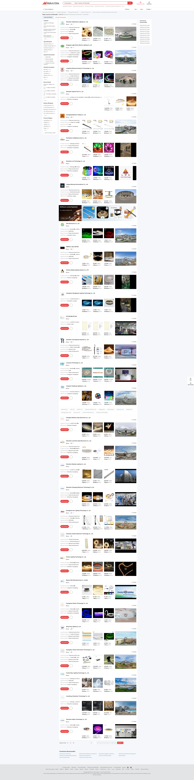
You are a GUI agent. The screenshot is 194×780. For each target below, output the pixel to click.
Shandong (47, 126)
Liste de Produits (48, 17)
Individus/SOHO (48, 50)
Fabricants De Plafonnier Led (146, 33)
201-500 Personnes (49, 111)
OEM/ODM (47, 57)
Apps (141, 9)
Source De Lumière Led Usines (105, 755)
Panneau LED (77, 412)
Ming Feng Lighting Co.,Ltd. (73, 626)
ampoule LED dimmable (101, 412)
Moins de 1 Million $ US (49, 85)
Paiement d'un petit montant (49, 63)
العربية (113, 769)
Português (92, 769)
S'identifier (149, 4)
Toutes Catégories (48, 9)
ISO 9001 (47, 69)
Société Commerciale (50, 46)
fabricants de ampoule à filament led (113, 6)
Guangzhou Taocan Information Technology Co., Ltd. (80, 650)
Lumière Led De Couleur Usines (85, 757)
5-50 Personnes (49, 105)
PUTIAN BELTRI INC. (71, 316)
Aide (135, 9)
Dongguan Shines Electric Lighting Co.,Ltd (79, 45)
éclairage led (102, 409)
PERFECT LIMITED (72, 247)
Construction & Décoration (50, 33)
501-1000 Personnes (49, 113)
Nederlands (118, 769)
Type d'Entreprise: (64, 27)
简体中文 (62, 769)
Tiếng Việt (137, 769)
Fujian (46, 128)
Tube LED (72, 409)
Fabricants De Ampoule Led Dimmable (149, 27)
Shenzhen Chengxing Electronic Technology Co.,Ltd (80, 487)
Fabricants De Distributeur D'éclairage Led (127, 753)
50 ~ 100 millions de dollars (50, 94)
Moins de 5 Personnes (50, 109)
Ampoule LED (64, 409)
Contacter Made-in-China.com (106, 767)
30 (70, 742)
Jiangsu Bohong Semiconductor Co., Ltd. (77, 184)
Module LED (129, 409)
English (56, 769)
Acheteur (127, 9)
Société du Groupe (49, 48)
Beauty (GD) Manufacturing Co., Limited (77, 580)
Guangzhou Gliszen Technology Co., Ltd (77, 603)
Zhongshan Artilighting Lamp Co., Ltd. (76, 138)
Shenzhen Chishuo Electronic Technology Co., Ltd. (79, 534)
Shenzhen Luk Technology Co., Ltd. (75, 161)
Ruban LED (79, 409)
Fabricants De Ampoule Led (84, 755)
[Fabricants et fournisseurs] (50, 3)
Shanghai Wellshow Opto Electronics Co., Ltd (78, 417)
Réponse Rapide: (64, 33)
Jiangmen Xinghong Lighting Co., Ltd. (76, 386)
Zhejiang (47, 122)
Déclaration (74, 767)
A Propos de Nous (66, 767)
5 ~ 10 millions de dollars (49, 91)
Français (76, 769)
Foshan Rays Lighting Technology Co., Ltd (77, 673)
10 (67, 742)
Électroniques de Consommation (49, 36)
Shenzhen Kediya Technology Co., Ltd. (76, 719)
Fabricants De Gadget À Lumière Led (106, 753)
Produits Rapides (117, 767)
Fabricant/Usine (49, 44)
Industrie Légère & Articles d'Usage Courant (50, 30)
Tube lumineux (110, 409)
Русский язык (103, 769)
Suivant (119, 742)
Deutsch (86, 769)
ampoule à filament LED (90, 409)
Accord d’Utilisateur (82, 767)
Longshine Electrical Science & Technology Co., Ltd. (80, 68)
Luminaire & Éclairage (49, 23)
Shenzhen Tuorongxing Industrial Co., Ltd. (77, 339)
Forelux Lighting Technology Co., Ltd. (76, 557)
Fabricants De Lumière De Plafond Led (149, 25)
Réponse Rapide (49, 59)
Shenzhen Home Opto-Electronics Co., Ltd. (78, 441)
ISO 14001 (47, 71)
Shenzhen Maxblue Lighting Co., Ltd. (76, 464)
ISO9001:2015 (48, 75)
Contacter (65, 38)
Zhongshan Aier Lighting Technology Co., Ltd (78, 510)
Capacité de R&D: (64, 31)
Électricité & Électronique (49, 26)
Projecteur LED (120, 409)
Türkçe (132, 769)
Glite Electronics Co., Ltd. (73, 223)
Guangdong (48, 120)
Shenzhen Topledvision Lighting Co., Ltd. (77, 22)
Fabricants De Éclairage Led (146, 43)
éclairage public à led (66, 412)
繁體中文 (67, 769)
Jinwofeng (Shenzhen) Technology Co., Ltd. (78, 696)
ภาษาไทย (127, 769)
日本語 (71, 769)
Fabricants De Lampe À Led (65, 753)
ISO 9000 (47, 73)
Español (81, 769)
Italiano (97, 769)
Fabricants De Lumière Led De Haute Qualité (150, 35)
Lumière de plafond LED (88, 412)
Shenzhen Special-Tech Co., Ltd (74, 91)
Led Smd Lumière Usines (64, 757)
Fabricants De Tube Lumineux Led (148, 31)
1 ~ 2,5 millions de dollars (49, 97)
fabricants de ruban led (99, 6)
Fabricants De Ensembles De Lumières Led (87, 753)
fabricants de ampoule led (78, 6)
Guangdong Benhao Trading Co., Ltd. (76, 115)
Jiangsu (47, 124)
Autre (46, 51)
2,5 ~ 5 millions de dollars (49, 88)
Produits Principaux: (65, 29)
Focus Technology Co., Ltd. (96, 772)
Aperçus (124, 767)
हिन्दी (123, 769)
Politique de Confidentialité (92, 767)
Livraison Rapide (49, 61)
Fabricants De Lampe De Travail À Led (148, 37)
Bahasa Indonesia (144, 769)
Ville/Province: (63, 56)
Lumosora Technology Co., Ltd (74, 363)
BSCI (46, 77)
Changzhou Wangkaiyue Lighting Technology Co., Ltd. (80, 293)
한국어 (108, 769)
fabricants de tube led (89, 6)
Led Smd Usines (122, 755)
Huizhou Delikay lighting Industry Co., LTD (77, 270)
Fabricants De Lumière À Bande (147, 29)
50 (73, 742)
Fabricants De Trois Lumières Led (147, 41)
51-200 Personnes (49, 107)
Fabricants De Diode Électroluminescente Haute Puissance (68, 755)
